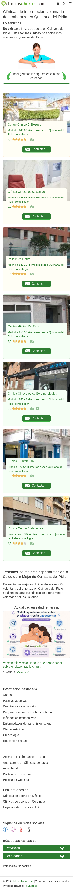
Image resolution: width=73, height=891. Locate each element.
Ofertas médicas (14, 729)
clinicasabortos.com (22, 881)
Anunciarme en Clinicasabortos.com (27, 762)
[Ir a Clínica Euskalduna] (31, 476)
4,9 (10, 139)
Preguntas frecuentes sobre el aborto (27, 712)
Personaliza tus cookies (17, 865)
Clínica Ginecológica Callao (26, 191)
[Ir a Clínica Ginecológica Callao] (31, 206)
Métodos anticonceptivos (19, 717)
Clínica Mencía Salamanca (25, 528)
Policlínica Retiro (19, 259)
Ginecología (11, 735)
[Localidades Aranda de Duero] (36, 856)
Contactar (38, 149)
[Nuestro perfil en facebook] (5, 830)
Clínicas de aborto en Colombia (24, 801)
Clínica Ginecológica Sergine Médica (32, 393)
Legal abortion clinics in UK (21, 807)
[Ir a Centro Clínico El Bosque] (31, 139)
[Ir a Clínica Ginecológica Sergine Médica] (31, 408)
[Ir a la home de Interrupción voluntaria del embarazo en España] (23, 4)
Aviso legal (10, 768)
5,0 (10, 206)
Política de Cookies (16, 779)
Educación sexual (15, 740)
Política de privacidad (17, 774)
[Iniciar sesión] (58, 4)
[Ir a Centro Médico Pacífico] (31, 341)
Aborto (7, 694)
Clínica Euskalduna (21, 461)
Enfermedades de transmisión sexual (27, 723)
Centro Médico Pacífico (23, 326)
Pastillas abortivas (15, 700)
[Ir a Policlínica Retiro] (31, 274)
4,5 (10, 543)
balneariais (32, 885)
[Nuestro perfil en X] (29, 830)
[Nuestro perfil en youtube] (21, 830)
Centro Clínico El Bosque (24, 124)
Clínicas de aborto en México (22, 795)
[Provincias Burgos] (36, 848)
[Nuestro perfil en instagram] (13, 830)
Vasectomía (23, 672)
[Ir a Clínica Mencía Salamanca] (31, 543)
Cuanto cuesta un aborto (19, 706)
